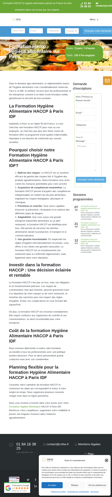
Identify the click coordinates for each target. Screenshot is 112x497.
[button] (106, 460)
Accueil (12, 65)
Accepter (52, 485)
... (92, 219)
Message (81, 141)
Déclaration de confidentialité (78, 492)
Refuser (74, 485)
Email (79, 113)
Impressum (94, 492)
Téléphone (81, 125)
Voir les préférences (97, 485)
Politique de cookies (58, 492)
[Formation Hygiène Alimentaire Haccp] (16, 19)
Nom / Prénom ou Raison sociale (84, 99)
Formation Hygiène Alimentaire (24, 406)
